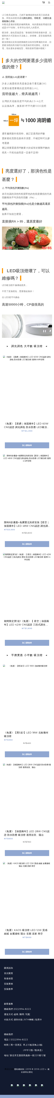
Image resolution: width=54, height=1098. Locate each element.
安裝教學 (8, 989)
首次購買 (8, 973)
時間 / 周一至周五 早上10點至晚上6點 (23, 1045)
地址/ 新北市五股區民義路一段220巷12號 (25, 1055)
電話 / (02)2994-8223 (16, 1039)
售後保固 (8, 978)
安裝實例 (8, 984)
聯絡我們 (8, 1034)
